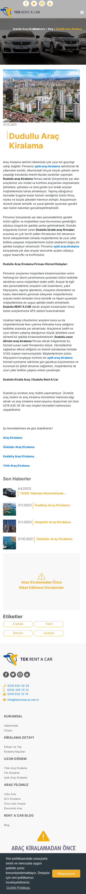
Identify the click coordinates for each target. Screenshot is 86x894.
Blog (6, 825)
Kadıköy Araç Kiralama (52, 505)
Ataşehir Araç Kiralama (53, 522)
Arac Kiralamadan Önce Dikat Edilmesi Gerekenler (41, 585)
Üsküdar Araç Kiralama (54, 539)
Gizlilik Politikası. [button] (18, 887)
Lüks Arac (10, 794)
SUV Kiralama (12, 798)
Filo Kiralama (11, 772)
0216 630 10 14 (17, 694)
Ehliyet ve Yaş (12, 746)
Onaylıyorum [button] (66, 873)
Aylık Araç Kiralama (15, 777)
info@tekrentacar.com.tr (23, 699)
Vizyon (8, 730)
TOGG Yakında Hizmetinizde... (43, 493)
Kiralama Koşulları (14, 751)
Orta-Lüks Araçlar (15, 803)
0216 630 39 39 (18, 685)
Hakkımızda (11, 725)
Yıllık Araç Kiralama (15, 768)
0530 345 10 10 (17, 689)
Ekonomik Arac (13, 808)
